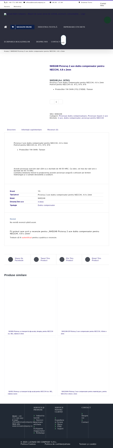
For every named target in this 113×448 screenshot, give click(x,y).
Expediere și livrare (59, 420)
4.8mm (41, 202)
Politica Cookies (28, 444)
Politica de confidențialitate (57, 444)
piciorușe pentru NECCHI (93, 118)
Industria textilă (39, 417)
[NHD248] (25, 81)
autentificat (27, 238)
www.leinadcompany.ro (22, 426)
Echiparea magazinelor (39, 428)
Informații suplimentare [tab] (31, 130)
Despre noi (85, 416)
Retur (59, 424)
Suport (60, 429)
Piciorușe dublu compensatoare (73, 116)
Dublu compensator (46, 205)
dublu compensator (72, 118)
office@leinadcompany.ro (23, 422)
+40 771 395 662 (17, 417)
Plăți (59, 426)
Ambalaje (40, 433)
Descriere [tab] (11, 130)
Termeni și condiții (87, 444)
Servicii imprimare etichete (38, 422)
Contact (85, 421)
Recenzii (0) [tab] (53, 130)
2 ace (60, 118)
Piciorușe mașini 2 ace (98, 116)
